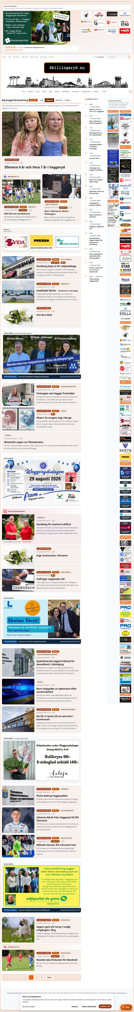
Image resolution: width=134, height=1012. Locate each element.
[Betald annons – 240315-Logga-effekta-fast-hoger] (125, 199)
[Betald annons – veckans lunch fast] (125, 115)
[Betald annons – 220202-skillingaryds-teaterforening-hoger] (125, 688)
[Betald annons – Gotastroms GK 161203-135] (125, 578)
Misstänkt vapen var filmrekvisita (96, 192)
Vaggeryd (49, 100)
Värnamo (58, 100)
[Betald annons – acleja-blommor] (125, 258)
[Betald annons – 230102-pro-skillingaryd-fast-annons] (125, 627)
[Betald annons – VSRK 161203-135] (125, 572)
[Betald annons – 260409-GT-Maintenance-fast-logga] (99, 23)
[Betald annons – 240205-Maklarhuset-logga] (125, 299)
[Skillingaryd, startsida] (67, 68)
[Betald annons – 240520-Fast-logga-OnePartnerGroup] (125, 14)
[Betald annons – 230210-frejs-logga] (125, 280)
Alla (42, 100)
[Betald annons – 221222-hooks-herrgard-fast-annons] (125, 126)
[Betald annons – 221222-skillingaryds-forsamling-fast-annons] (86, 22)
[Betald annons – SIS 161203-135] (125, 549)
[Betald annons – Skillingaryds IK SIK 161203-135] (125, 566)
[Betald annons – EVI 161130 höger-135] (125, 439)
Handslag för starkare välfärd (95, 204)
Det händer (16, 57)
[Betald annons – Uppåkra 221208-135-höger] (125, 451)
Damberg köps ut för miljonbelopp (95, 134)
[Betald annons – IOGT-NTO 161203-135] (125, 680)
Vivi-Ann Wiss (94, 158)
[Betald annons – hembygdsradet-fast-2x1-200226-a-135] (125, 646)
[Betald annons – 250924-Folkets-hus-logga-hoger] (125, 289)
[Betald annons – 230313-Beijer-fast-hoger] (125, 270)
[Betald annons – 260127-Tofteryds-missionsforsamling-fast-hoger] (125, 357)
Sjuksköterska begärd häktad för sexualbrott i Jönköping (96, 241)
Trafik (9, 57)
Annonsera (43, 57)
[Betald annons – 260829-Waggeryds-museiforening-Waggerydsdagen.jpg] (113, 158)
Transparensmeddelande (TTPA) (13, 50)
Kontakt (51, 57)
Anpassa (75, 1006)
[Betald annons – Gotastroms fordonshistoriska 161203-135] (125, 633)
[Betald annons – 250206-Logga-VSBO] (125, 304)
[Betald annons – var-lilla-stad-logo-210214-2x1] (125, 23)
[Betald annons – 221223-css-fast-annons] (125, 175)
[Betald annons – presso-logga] (41, 242)
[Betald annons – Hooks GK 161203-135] (125, 591)
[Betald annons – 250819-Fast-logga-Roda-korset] (125, 252)
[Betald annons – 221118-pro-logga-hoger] (125, 608)
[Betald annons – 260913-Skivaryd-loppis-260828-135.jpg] (113, 174)
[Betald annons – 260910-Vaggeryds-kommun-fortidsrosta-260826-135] (113, 209)
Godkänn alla (105, 1006)
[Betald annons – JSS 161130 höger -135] (125, 427)
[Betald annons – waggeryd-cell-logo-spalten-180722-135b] (125, 408)
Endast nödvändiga (89, 1006)
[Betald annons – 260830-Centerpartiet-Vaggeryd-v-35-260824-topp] (41, 28)
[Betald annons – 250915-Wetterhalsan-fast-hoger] (112, 31)
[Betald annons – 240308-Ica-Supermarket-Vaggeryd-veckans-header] (99, 14)
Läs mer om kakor (28, 1006)
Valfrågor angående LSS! (96, 228)
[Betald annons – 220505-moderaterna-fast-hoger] (125, 472)
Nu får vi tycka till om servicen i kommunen (95, 270)
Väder (4, 57)
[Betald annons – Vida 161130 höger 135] (15, 242)
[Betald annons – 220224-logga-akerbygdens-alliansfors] (125, 362)
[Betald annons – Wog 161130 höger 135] (125, 446)
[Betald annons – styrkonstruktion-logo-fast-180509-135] (67, 242)
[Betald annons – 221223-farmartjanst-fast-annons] (125, 220)
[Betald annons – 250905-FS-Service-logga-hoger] (112, 22)
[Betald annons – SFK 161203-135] (125, 554)
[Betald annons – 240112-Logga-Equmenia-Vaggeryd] (125, 373)
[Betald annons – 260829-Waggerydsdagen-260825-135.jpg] (113, 191)
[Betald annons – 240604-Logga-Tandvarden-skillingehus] (125, 157)
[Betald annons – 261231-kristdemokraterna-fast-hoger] (125, 501)
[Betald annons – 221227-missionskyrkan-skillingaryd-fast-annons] (125, 378)
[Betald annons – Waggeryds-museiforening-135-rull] (125, 670)
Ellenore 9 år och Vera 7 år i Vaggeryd (96, 110)
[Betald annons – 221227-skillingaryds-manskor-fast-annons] (125, 658)
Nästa (49, 977)
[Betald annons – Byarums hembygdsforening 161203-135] (125, 663)
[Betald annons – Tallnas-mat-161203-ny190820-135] (125, 134)
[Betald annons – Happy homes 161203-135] (125, 240)
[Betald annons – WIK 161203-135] (125, 559)
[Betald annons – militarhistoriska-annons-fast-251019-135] (125, 614)
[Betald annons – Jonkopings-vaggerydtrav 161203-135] (125, 543)
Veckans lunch (34, 57)
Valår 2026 (24, 57)
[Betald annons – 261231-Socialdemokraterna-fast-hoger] (125, 527)
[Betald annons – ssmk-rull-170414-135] (125, 585)
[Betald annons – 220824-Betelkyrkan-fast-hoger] (125, 344)
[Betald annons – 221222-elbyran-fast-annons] (125, 208)
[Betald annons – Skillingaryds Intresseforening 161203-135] (125, 620)
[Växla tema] (131, 92)
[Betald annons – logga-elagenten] (125, 31)
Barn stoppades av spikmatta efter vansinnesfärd (96, 256)
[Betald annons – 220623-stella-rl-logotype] (125, 314)
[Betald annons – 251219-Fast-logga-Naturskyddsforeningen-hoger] (125, 675)
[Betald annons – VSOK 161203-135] (125, 597)
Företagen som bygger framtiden (95, 169)
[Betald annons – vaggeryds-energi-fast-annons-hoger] (125, 700)
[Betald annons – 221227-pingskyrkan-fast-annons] (125, 328)
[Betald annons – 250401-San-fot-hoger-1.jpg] (125, 231)
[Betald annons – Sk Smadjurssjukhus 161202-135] (125, 153)
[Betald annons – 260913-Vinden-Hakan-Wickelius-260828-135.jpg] (113, 141)
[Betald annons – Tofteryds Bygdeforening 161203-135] (125, 652)
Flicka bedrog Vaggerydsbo (94, 280)
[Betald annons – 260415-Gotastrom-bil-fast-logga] (112, 14)
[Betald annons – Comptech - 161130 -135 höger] (125, 433)
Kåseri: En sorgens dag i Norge (96, 181)
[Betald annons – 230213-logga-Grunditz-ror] (125, 186)
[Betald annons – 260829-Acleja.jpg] (113, 121)
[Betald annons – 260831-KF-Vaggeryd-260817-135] (113, 221)
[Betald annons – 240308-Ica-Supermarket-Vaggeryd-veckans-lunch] (125, 141)
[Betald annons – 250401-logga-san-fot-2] (125, 166)
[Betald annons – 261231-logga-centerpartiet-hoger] (125, 487)
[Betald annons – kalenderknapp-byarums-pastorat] (86, 31)
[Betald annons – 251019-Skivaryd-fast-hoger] (125, 639)
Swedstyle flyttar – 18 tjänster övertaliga (96, 147)
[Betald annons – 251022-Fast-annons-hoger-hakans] (125, 225)
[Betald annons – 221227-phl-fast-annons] (99, 30)
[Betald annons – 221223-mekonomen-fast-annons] (125, 392)
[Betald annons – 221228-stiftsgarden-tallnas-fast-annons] (86, 15)
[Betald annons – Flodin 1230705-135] (125, 319)
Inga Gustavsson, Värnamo (95, 216)
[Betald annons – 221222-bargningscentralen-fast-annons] (125, 398)
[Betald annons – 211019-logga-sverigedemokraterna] (125, 514)
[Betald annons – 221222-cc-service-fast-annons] (125, 387)
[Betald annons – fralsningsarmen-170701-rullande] (125, 368)
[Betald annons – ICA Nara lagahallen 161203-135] (125, 119)
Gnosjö (67, 100)
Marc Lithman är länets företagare (95, 122)
